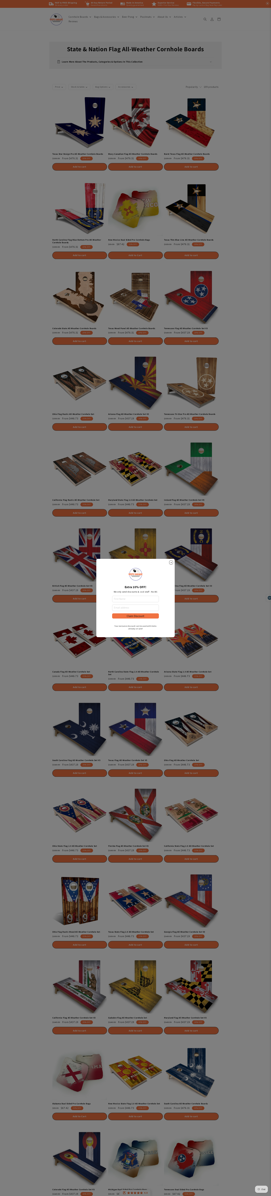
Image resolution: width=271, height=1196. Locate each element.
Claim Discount (135, 616)
